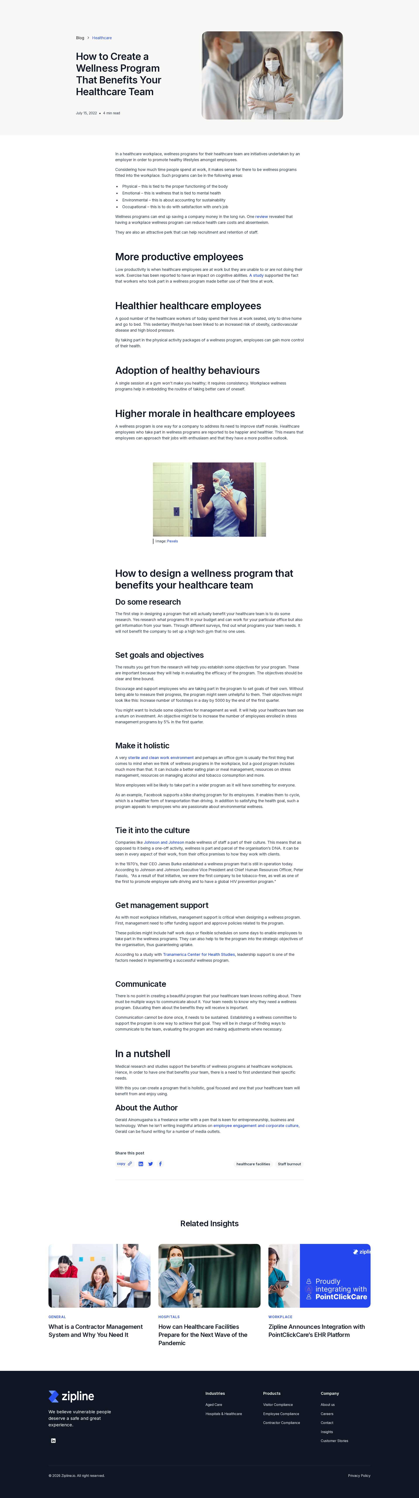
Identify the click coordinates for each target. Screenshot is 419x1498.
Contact (327, 1423)
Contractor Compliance (281, 1423)
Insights (327, 1432)
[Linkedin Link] (141, 1164)
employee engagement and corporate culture (256, 1125)
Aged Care (214, 1405)
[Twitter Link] (151, 1164)
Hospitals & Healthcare (224, 1414)
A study (256, 275)
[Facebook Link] (160, 1164)
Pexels (172, 541)
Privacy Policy (359, 1476)
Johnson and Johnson (163, 842)
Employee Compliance (281, 1414)
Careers (327, 1414)
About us (328, 1405)
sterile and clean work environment (161, 757)
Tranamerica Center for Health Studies (198, 954)
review (261, 216)
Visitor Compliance (278, 1405)
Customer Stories (334, 1441)
